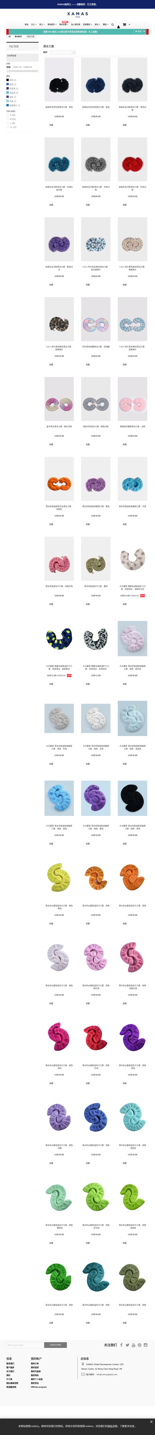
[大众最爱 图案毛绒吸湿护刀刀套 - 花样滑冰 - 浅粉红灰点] (132, 559)
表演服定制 (11, 1387)
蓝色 (12, 84)
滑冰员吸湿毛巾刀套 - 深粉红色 (59, 586)
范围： (9, 67)
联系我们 (10, 1363)
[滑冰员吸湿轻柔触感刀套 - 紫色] (95, 479)
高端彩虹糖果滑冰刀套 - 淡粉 (132, 426)
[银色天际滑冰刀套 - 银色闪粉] (95, 399)
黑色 (12, 80)
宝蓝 (12, 97)
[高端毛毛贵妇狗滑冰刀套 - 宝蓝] (95, 80)
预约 (8, 1375)
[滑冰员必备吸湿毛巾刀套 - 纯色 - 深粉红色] (132, 958)
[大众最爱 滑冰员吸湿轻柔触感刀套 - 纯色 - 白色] (95, 718)
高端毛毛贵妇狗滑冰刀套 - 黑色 (59, 107)
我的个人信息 (37, 1379)
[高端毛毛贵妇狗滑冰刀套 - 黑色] (59, 80)
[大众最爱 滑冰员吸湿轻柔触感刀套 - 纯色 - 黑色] (132, 798)
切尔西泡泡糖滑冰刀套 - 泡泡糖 (96, 346)
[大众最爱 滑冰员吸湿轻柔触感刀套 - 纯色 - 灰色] (59, 718)
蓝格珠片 (14, 105)
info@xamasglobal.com (107, 1374)
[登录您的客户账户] (118, 27)
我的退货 (35, 1367)
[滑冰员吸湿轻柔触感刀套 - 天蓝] (132, 479)
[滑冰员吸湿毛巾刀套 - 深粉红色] (59, 559)
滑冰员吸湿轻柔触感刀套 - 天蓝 (132, 506)
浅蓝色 (13, 93)
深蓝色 (13, 88)
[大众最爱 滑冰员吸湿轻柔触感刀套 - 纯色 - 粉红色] (132, 639)
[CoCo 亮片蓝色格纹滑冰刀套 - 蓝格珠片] (132, 319)
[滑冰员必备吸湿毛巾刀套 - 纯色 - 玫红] (59, 1038)
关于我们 (10, 1371)
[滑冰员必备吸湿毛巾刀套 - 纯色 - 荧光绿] (95, 1198)
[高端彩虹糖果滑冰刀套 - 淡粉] (132, 399)
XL (13, 127)
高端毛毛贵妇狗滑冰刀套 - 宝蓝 (96, 107)
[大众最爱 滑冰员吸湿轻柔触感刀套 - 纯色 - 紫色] (95, 798)
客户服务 (10, 1367)
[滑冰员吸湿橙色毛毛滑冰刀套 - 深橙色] (59, 479)
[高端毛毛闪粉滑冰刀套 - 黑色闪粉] (132, 80)
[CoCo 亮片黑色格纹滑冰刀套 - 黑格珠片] (59, 319)
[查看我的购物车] (126, 24)
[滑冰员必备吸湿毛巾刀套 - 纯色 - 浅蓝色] (132, 1118)
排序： (46, 52)
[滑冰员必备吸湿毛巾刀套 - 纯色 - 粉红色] (95, 958)
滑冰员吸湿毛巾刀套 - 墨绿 (96, 586)
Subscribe (55, 1345)
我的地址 (35, 1375)
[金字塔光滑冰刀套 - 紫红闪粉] (59, 399)
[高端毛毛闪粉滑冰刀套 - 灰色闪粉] (95, 159)
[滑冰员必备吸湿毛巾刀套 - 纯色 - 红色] (95, 1038)
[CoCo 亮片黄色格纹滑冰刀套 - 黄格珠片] (132, 239)
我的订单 (35, 1363)
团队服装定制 (12, 1383)
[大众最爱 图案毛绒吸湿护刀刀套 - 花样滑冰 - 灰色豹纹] (95, 639)
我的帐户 (36, 1358)
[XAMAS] (77, 15)
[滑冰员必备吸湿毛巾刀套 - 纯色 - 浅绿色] (132, 1198)
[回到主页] (9, 37)
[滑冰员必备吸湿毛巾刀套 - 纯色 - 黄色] (59, 878)
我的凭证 (35, 1383)
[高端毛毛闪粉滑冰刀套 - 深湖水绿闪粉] (59, 159)
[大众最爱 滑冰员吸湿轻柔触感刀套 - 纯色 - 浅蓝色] (132, 718)
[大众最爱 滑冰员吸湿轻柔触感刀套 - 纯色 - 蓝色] (59, 798)
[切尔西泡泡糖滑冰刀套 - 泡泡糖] (95, 319)
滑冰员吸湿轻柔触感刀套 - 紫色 (96, 506)
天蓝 (12, 101)
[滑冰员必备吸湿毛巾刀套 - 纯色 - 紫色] (132, 1038)
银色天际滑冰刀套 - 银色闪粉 (96, 426)
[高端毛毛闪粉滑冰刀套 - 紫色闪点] (59, 239)
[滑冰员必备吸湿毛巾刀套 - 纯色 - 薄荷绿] (59, 1198)
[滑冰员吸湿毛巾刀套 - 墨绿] (95, 559)
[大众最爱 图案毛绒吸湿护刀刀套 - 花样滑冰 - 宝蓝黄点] (59, 639)
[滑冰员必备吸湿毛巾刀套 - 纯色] (95, 878)
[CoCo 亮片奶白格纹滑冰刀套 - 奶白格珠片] (95, 239)
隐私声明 (112, 1426)
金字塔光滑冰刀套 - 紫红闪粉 (59, 426)
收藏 (51, 125)
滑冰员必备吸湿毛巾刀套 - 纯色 (96, 905)
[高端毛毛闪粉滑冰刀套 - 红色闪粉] (132, 159)
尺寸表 (9, 1379)
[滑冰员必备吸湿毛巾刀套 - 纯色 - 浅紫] (59, 1118)
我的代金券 (36, 1371)
